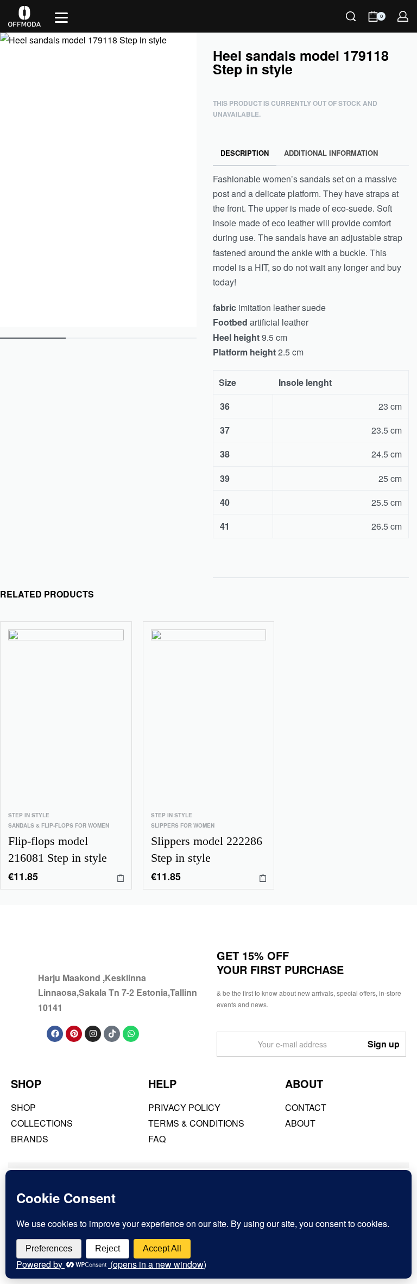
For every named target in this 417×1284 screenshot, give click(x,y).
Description (244, 153)
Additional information (331, 153)
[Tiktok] (112, 1034)
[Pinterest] (74, 1034)
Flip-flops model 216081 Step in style (57, 849)
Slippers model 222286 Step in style (206, 849)
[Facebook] (55, 1034)
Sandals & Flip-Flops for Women (58, 825)
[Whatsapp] (131, 1034)
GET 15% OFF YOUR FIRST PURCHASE (280, 962)
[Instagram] (93, 1034)
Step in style (28, 815)
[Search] (350, 16)
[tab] (245, 153)
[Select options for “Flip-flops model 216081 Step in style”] (120, 877)
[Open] (61, 17)
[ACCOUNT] (403, 16)
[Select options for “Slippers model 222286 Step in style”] (262, 877)
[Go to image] (33, 338)
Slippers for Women (182, 825)
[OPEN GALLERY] (98, 180)
